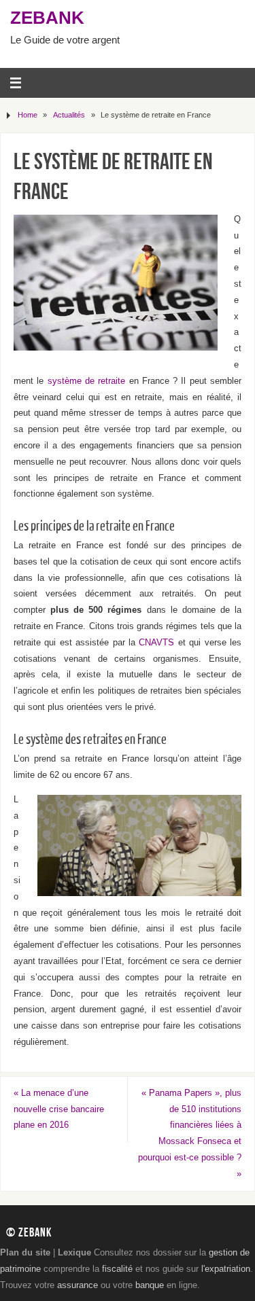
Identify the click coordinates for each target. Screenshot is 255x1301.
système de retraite (87, 381)
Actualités (69, 115)
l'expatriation (225, 1269)
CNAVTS (156, 642)
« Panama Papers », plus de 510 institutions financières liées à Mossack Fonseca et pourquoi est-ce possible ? (189, 1133)
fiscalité (117, 1269)
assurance (77, 1285)
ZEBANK (47, 17)
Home (27, 115)
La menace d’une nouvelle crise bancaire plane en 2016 (59, 1109)
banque (149, 1285)
